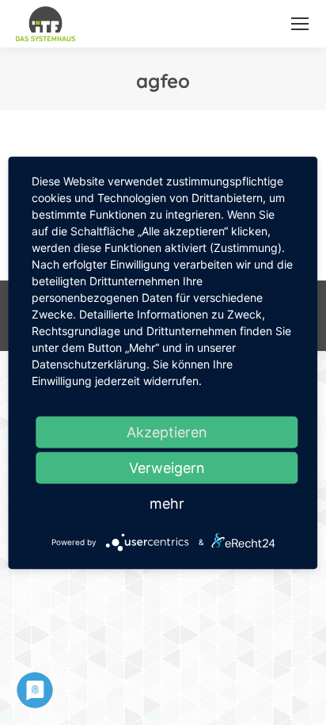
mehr (167, 502)
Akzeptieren (167, 431)
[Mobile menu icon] (300, 23)
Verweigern (167, 467)
